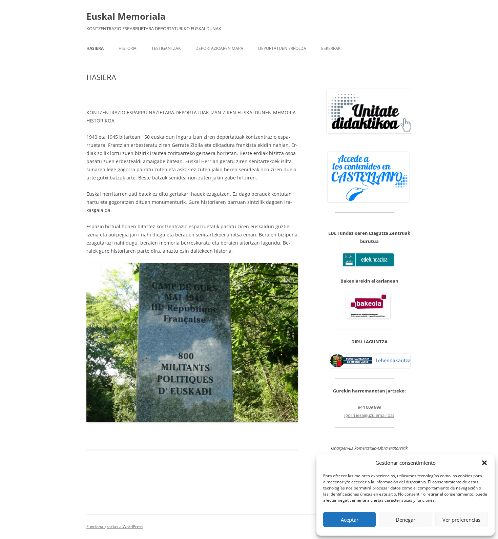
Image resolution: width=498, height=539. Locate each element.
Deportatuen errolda (282, 48)
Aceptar (349, 519)
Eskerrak (330, 48)
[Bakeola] (368, 317)
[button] (484, 462)
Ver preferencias (461, 519)
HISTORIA (128, 48)
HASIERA (95, 48)
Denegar (405, 519)
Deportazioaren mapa (219, 48)
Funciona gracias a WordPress (114, 527)
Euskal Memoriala (126, 16)
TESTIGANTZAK (166, 48)
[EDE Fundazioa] (368, 265)
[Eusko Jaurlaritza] (370, 366)
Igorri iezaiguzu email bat (369, 415)
